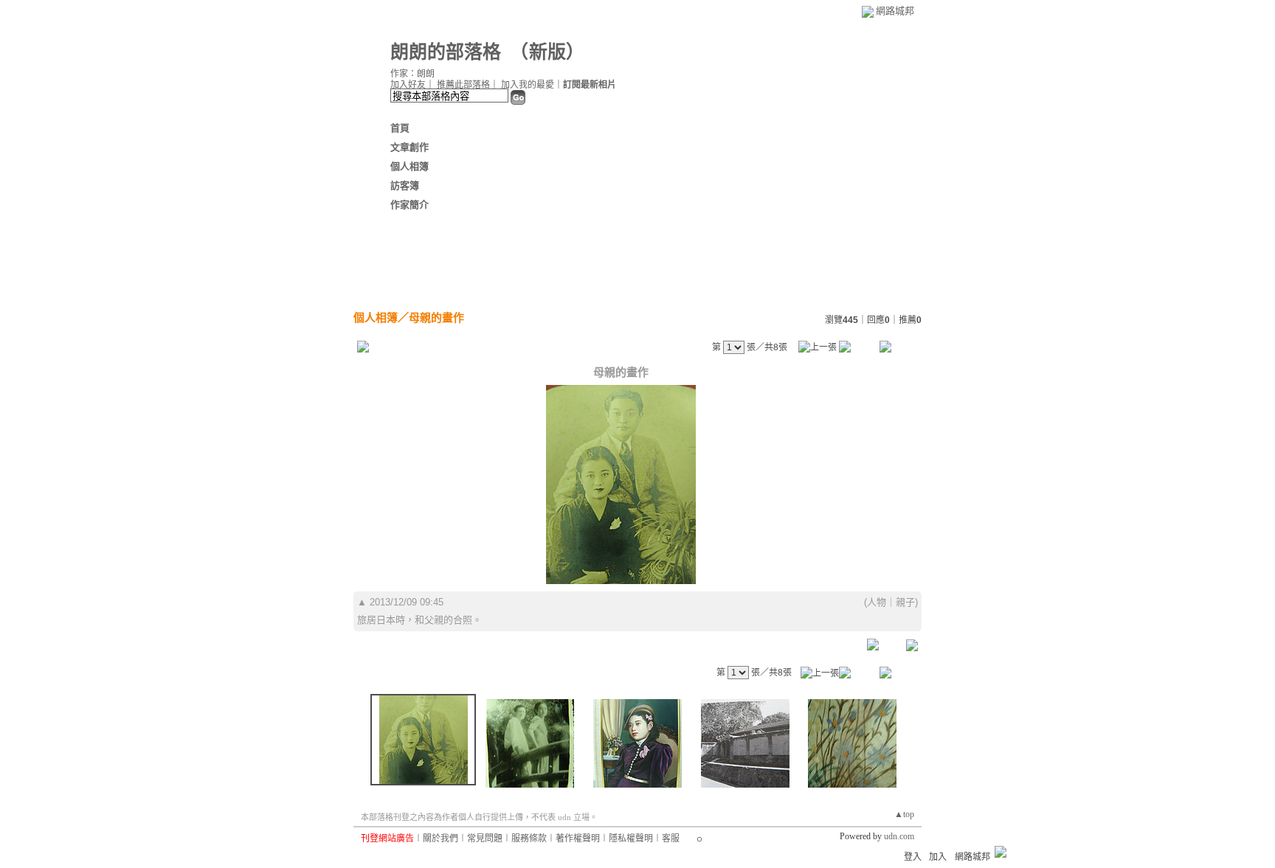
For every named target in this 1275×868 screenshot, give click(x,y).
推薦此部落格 (463, 85)
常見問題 (484, 838)
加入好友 (408, 85)
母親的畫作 (436, 317)
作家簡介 (409, 204)
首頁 (400, 127)
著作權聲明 (578, 838)
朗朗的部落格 (445, 52)
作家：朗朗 (412, 74)
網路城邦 (895, 10)
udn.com (899, 836)
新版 (547, 52)
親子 (905, 602)
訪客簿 (404, 185)
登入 (913, 857)
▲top (904, 814)
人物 (876, 602)
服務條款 (529, 838)
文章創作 (409, 147)
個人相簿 (409, 166)
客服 (671, 838)
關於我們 (440, 838)
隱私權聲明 (631, 838)
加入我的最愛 (527, 85)
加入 (938, 857)
